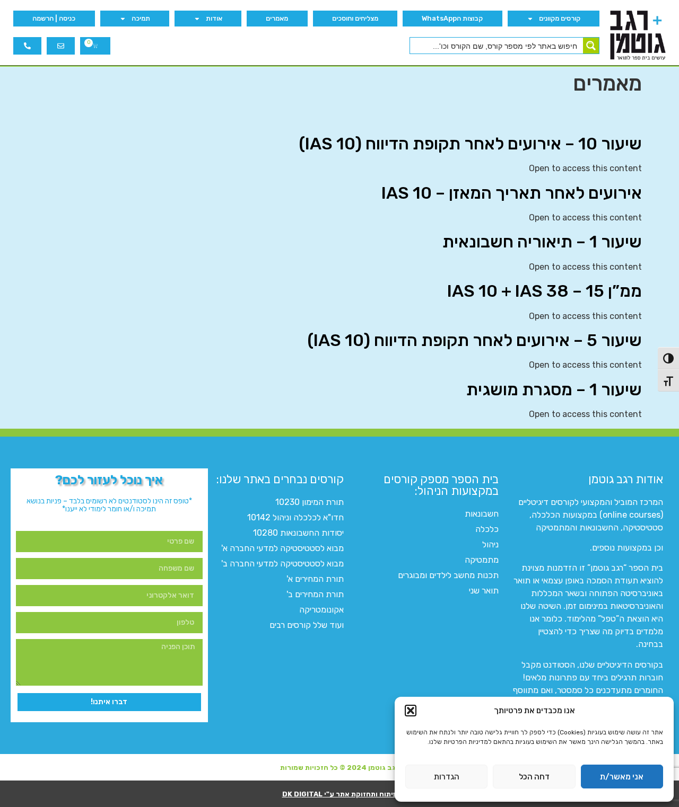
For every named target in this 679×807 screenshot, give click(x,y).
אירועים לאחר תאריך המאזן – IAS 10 (511, 193)
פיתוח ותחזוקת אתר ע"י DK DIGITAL (339, 794)
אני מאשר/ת (621, 777)
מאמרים (277, 18)
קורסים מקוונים (559, 18)
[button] (410, 710)
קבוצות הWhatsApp (452, 18)
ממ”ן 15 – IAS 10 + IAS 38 (544, 291)
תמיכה (141, 18)
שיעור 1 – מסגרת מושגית (554, 389)
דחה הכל (534, 777)
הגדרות (446, 777)
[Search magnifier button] (591, 46)
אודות (214, 18)
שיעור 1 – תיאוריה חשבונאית (542, 242)
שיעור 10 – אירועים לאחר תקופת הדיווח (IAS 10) (470, 144)
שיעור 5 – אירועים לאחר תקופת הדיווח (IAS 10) (474, 340)
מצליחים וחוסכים (355, 18)
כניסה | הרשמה (53, 18)
